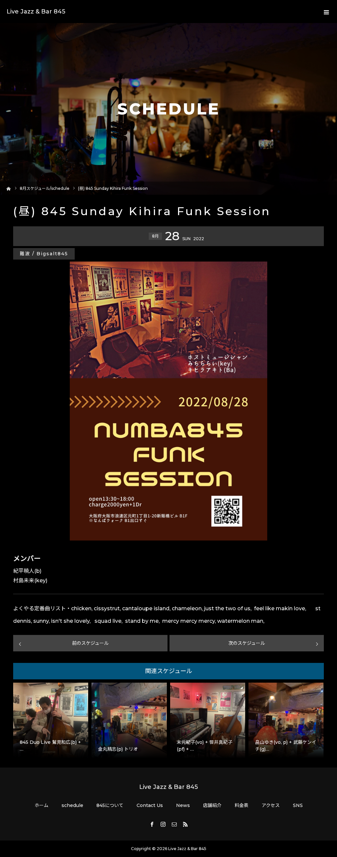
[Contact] (174, 824)
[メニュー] (325, 11)
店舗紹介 (212, 805)
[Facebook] (151, 824)
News (183, 805)
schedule (72, 805)
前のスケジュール (90, 643)
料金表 (241, 805)
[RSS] (185, 824)
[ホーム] (9, 188)
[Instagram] (163, 824)
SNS (298, 805)
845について (109, 805)
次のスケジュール (246, 643)
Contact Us (150, 805)
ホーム (41, 805)
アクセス (271, 805)
